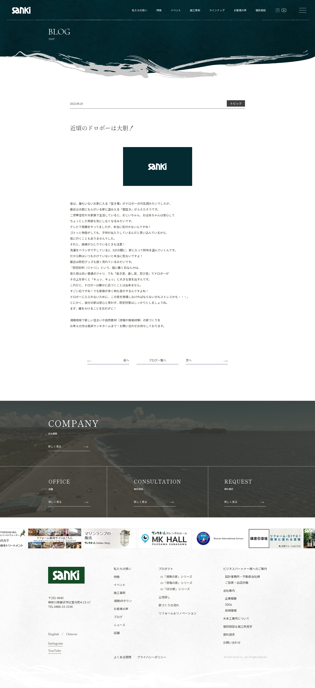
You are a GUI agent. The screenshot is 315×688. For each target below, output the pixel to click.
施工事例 (195, 10)
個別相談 (261, 10)
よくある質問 (122, 657)
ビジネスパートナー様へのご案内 (245, 568)
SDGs (228, 604)
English (53, 634)
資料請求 (229, 634)
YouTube (54, 650)
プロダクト (166, 568)
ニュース (119, 625)
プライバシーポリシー (151, 657)
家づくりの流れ (169, 605)
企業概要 (231, 598)
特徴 (159, 10)
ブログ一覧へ (157, 360)
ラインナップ (217, 10)
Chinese (71, 634)
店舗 (117, 633)
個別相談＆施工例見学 (237, 626)
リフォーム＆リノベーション (178, 613)
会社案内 (229, 590)
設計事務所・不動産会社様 (242, 576)
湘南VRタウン (123, 601)
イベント (176, 10)
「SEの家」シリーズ (175, 589)
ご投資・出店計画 (236, 582)
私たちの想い (139, 10)
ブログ (118, 617)
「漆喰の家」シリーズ (176, 583)
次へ (189, 360)
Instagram (55, 643)
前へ (126, 360)
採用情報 (231, 610)
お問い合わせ (232, 642)
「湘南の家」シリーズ (176, 576)
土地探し (164, 597)
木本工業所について (236, 618)
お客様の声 (240, 10)
